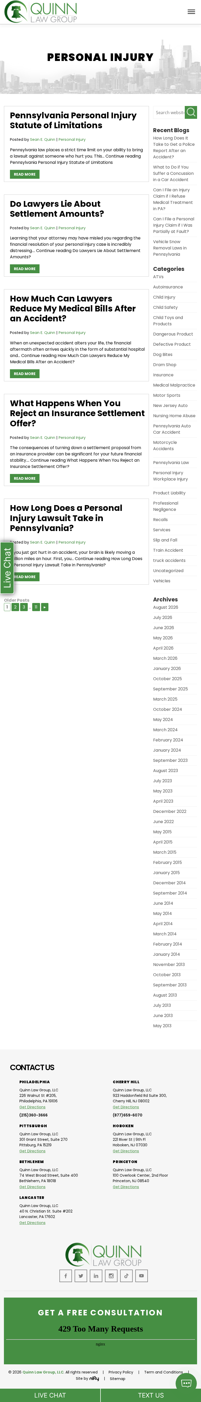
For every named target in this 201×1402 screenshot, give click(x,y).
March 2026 (165, 658)
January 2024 (167, 750)
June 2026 (163, 628)
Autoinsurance (168, 287)
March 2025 (165, 699)
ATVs (158, 277)
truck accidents (169, 560)
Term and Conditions (163, 1372)
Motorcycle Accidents (165, 445)
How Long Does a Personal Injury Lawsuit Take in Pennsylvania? (66, 518)
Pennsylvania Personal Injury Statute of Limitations (73, 120)
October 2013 (167, 975)
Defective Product (172, 344)
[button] (7, 568)
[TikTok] (126, 1276)
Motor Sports (166, 395)
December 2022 (169, 811)
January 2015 (166, 873)
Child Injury (164, 297)
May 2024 (163, 720)
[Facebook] (65, 1276)
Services (161, 530)
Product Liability (169, 493)
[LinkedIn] (96, 1276)
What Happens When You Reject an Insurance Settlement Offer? (77, 413)
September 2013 (170, 985)
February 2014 (167, 944)
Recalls (160, 520)
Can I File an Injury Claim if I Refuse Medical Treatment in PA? (173, 199)
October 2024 (167, 709)
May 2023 (162, 791)
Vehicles (161, 581)
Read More (25, 174)
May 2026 (163, 638)
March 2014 (165, 934)
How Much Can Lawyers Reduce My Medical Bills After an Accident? (73, 309)
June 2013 (163, 1016)
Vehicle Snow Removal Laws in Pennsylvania (170, 248)
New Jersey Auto (170, 406)
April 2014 (163, 924)
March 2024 (165, 730)
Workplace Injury (170, 479)
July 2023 (162, 781)
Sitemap (117, 1378)
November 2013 (169, 965)
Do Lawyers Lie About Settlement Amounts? (57, 209)
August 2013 (165, 995)
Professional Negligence (165, 506)
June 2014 (163, 903)
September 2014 (170, 893)
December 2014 (169, 883)
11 (36, 607)
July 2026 (162, 618)
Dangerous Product (173, 334)
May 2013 (162, 1026)
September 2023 (170, 760)
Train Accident (168, 550)
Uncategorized (168, 571)
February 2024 (168, 740)
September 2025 (170, 689)
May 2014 (162, 914)
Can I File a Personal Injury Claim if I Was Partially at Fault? (173, 225)
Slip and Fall (165, 540)
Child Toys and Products (168, 321)
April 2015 (162, 842)
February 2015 (167, 862)
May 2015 (162, 832)
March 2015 (164, 852)
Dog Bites (162, 354)
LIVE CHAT (50, 1395)
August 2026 (165, 607)
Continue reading (75, 159)
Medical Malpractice (174, 385)
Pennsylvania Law (171, 463)
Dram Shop (164, 365)
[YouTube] (141, 1276)
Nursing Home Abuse (174, 416)
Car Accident (166, 432)
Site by (82, 1378)
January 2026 (167, 669)
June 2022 (163, 822)
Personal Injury (72, 139)
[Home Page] (103, 1266)
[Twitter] (80, 1276)
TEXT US (151, 1395)
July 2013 (162, 1005)
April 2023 (163, 801)
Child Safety (165, 307)
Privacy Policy (121, 1372)
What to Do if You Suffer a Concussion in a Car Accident (173, 173)
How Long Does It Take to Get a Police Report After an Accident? (174, 147)
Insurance (163, 375)
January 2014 (166, 954)
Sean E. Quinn (42, 139)
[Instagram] (111, 1276)
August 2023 (165, 771)
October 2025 (167, 679)
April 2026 (163, 648)
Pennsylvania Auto (172, 426)
